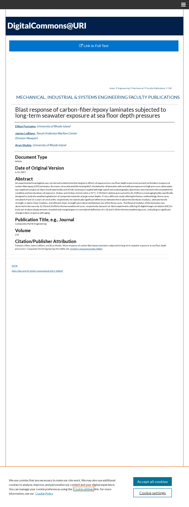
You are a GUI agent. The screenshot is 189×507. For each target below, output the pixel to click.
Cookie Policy (44, 493)
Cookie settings (84, 489)
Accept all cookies (152, 481)
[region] (94, 486)
